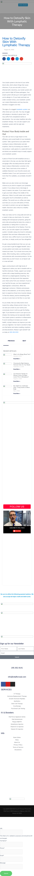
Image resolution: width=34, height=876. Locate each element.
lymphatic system (22, 109)
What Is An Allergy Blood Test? (21, 354)
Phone (2, 848)
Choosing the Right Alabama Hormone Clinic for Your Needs (21, 364)
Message (2, 863)
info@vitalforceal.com (17, 677)
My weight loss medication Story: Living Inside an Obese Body (21, 387)
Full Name (3, 840)
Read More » (16, 358)
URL (1, 828)
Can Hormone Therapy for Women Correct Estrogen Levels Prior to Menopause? (21, 375)
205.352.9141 (17, 668)
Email (2, 855)
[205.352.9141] (17, 664)
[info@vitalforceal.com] (17, 673)
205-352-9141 (14, 332)
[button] (2, 11)
